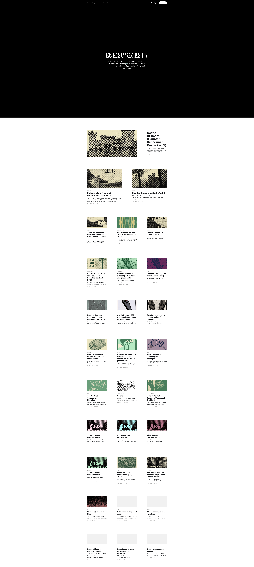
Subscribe (162, 3)
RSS (104, 3)
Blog (93, 3)
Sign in (156, 3)
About (108, 3)
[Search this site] (152, 3)
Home (88, 3)
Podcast (99, 3)
